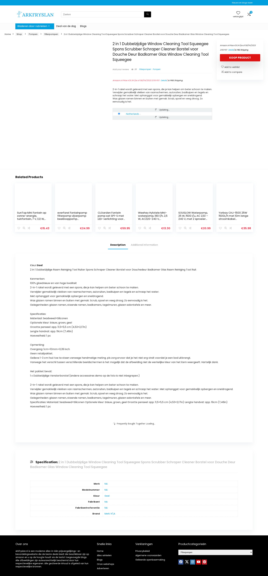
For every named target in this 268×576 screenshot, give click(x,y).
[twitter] (186, 562)
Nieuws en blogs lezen (242, 2)
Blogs (83, 26)
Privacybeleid (142, 551)
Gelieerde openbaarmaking (150, 559)
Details (164, 80)
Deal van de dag (66, 26)
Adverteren (103, 568)
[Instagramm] (192, 562)
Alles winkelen (104, 555)
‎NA (106, 483)
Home (8, 34)
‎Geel (107, 495)
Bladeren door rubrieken (32, 26)
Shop (19, 34)
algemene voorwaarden (148, 555)
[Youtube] (198, 562)
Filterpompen (51, 34)
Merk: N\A (110, 513)
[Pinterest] (204, 562)
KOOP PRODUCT (240, 58)
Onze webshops (105, 564)
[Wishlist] (238, 13)
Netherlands (132, 113)
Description (118, 245)
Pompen (33, 34)
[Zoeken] (147, 14)
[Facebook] (180, 562)
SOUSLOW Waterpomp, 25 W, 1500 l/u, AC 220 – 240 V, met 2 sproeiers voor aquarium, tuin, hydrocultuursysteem (193, 219)
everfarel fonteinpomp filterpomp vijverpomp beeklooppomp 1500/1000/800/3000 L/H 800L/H (72, 219)
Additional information (144, 245)
